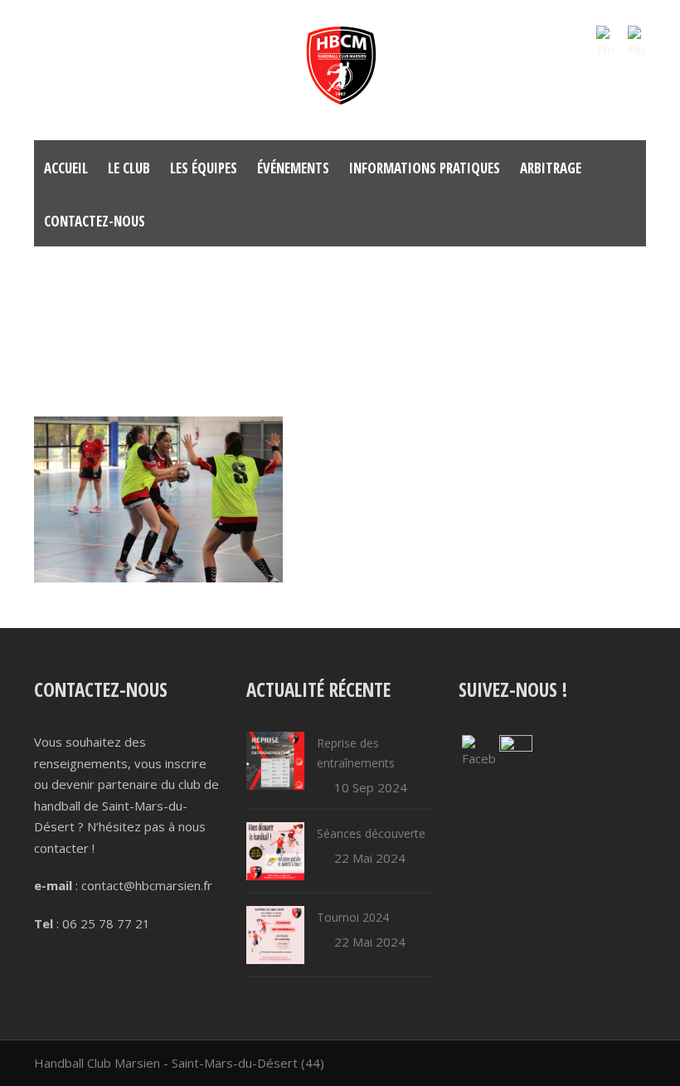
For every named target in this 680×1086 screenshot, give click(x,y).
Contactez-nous (94, 221)
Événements (293, 168)
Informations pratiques (424, 168)
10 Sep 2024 (370, 787)
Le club (129, 168)
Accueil (66, 168)
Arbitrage (550, 168)
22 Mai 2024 (370, 858)
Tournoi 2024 (353, 917)
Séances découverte (371, 833)
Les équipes (203, 168)
